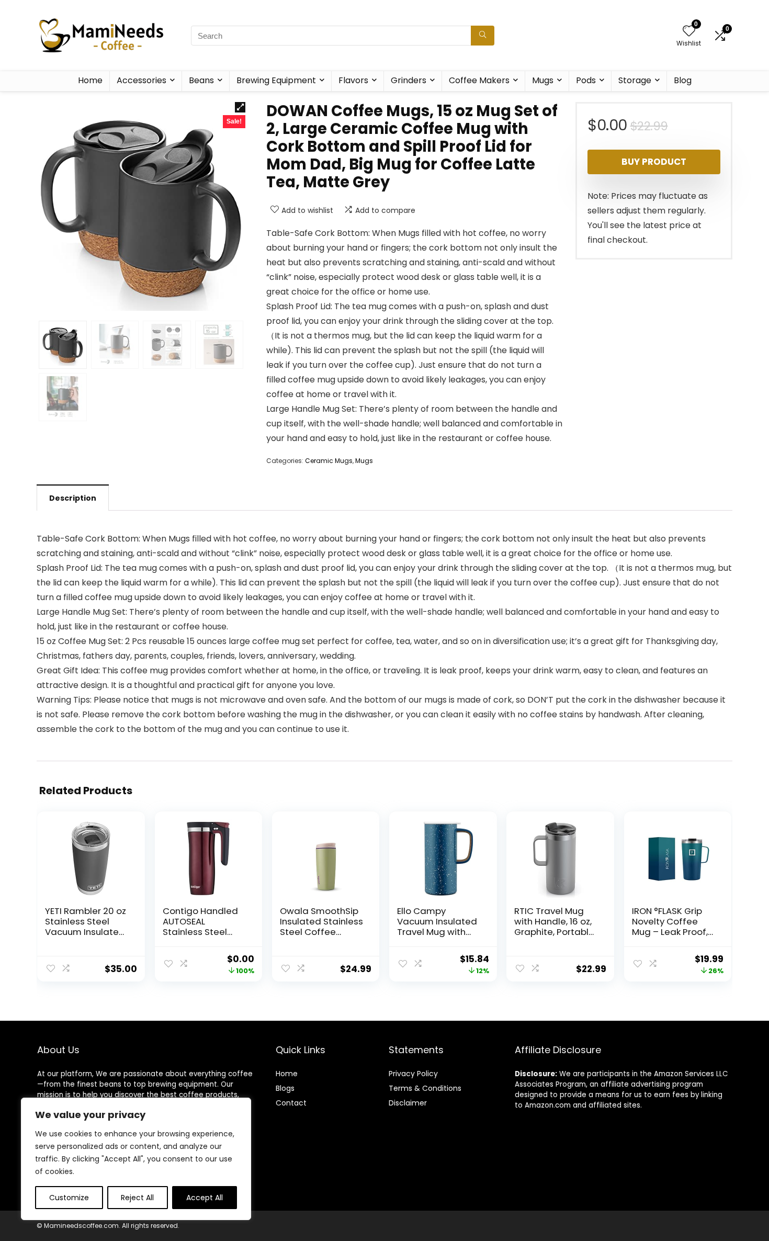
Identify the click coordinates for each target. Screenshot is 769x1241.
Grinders (408, 80)
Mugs (542, 80)
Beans (201, 80)
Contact (291, 1103)
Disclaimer (408, 1103)
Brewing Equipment (276, 80)
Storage (634, 80)
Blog (683, 80)
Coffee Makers (479, 80)
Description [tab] (72, 498)
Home (90, 80)
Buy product (653, 161)
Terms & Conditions (425, 1088)
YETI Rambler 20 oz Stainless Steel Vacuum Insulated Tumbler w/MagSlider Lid (85, 932)
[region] (136, 1159)
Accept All (204, 1197)
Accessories (141, 80)
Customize (69, 1197)
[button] (240, 107)
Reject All (137, 1197)
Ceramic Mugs (329, 460)
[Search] (482, 36)
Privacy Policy (413, 1073)
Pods (586, 80)
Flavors (353, 80)
